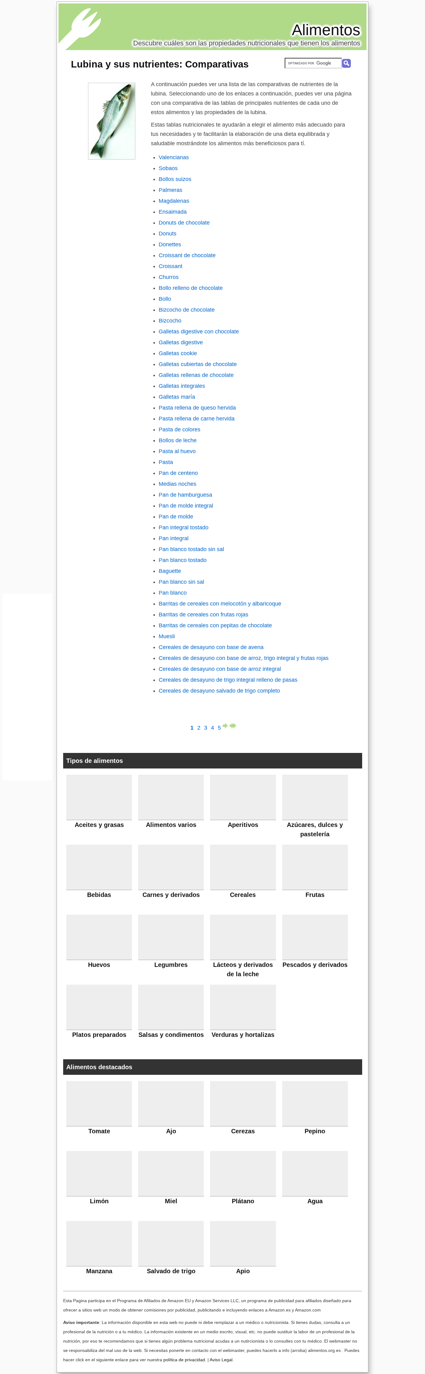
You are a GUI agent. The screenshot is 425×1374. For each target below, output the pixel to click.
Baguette (170, 571)
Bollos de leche (178, 440)
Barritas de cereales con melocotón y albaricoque (220, 604)
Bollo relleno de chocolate (191, 288)
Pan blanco (173, 593)
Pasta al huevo (177, 451)
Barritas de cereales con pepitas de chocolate (215, 625)
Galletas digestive (181, 342)
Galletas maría (177, 397)
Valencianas (174, 157)
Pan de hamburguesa (185, 495)
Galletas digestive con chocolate (199, 331)
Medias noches (177, 484)
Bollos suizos (175, 179)
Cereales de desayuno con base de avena (211, 647)
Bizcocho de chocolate (187, 310)
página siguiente (226, 725)
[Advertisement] (27, 688)
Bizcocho (170, 321)
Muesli (167, 636)
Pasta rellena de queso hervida (197, 408)
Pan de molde (176, 516)
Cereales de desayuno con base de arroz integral (220, 669)
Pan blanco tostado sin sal (191, 549)
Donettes (170, 244)
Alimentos (326, 30)
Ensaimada (173, 212)
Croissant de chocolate (187, 255)
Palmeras (170, 190)
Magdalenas (174, 201)
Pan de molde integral (186, 506)
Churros (169, 277)
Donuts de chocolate (184, 223)
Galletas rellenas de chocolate (196, 375)
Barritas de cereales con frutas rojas (203, 614)
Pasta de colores (179, 429)
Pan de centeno (178, 473)
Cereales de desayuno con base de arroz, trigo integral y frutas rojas (244, 658)
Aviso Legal (221, 1359)
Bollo (165, 299)
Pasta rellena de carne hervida (197, 418)
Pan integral (174, 538)
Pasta (166, 462)
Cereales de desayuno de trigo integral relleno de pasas (228, 680)
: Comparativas (160, 64)
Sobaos (168, 168)
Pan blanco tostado (183, 560)
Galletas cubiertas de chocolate (198, 364)
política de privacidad (184, 1359)
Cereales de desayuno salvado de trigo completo (219, 691)
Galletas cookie (178, 353)
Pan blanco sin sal (181, 582)
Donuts (167, 233)
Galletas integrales (182, 386)
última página (233, 725)
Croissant (170, 266)
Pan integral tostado (183, 527)
